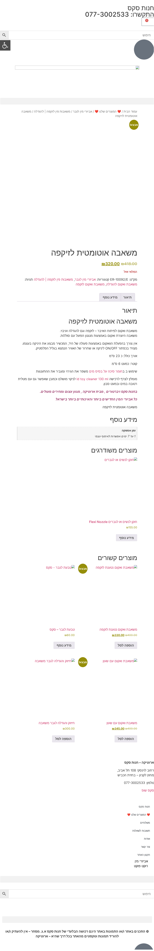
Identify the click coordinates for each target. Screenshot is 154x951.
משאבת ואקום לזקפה (90, 284)
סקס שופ (148, 790)
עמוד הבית (130, 111)
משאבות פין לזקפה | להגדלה (52, 111)
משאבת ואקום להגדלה (121, 284)
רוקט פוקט (141, 866)
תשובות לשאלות (141, 830)
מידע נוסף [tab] (110, 297)
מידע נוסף (126, 538)
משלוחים (145, 822)
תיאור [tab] (127, 297)
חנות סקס (144, 806)
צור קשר (145, 846)
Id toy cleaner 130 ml (92, 379)
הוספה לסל (126, 645)
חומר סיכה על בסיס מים (106, 371)
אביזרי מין (141, 861)
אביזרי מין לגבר (82, 111)
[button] (77, 101)
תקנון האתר (143, 854)
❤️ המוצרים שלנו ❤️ (108, 111)
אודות (147, 838)
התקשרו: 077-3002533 (119, 14)
